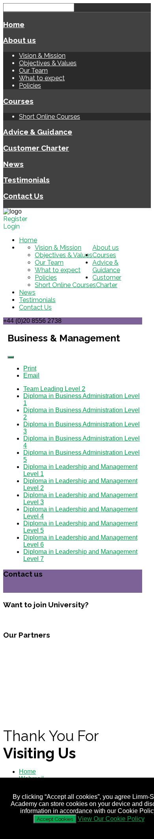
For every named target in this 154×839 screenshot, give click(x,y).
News (13, 164)
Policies (30, 85)
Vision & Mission (42, 55)
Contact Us (23, 196)
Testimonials (26, 179)
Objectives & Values (48, 63)
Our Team (33, 70)
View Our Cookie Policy (111, 818)
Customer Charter (36, 148)
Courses (18, 101)
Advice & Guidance (37, 131)
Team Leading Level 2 (54, 388)
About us (19, 40)
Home (13, 24)
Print (29, 368)
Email (31, 375)
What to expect (42, 78)
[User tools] (11, 357)
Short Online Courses (49, 116)
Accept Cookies (55, 819)
